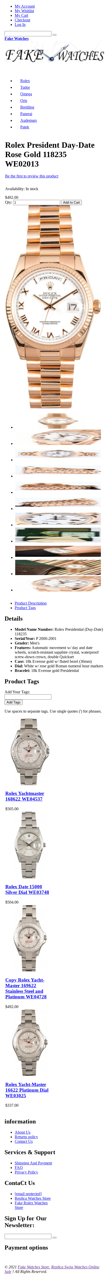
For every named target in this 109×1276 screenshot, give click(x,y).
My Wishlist (24, 11)
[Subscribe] (54, 1237)
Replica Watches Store (33, 1198)
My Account (25, 6)
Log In (20, 24)
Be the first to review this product (31, 176)
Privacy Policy (26, 1172)
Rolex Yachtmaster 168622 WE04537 (24, 796)
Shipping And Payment (33, 1163)
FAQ (19, 1167)
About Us (22, 1132)
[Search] (54, 35)
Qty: (8, 202)
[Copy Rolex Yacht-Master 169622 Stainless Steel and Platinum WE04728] (30, 970)
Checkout (22, 20)
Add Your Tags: (17, 692)
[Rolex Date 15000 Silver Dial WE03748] (30, 877)
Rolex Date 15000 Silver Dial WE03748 (27, 889)
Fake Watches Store (33, 1267)
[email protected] (28, 1194)
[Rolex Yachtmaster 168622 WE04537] (30, 784)
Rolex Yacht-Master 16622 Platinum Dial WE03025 (26, 1090)
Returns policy (26, 1137)
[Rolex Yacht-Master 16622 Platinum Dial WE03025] (30, 1074)
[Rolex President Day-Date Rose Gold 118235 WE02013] (53, 407)
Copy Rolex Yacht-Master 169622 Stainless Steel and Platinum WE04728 (26, 988)
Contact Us (24, 1141)
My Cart (21, 15)
